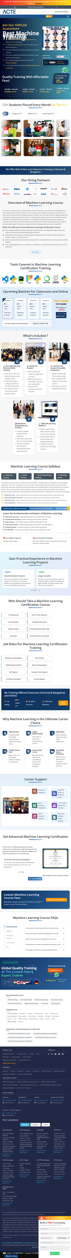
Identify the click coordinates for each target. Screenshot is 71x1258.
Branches (20, 1071)
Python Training (55, 1003)
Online (46, 1125)
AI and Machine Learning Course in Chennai (19, 1033)
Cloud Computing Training (14, 1003)
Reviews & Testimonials (9, 1060)
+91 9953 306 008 (10, 1100)
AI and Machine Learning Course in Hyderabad (20, 1037)
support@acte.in (9, 1115)
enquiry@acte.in (41, 1102)
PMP (46, 1013)
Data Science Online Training (28, 1085)
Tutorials (31, 1054)
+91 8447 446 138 (10, 1113)
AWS (53, 1019)
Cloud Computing (12, 1016)
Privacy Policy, (7, 1243)
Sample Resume (21, 1054)
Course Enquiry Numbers (35, 7)
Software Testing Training (41, 1000)
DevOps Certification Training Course (28, 1082)
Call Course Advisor (57, 900)
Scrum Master (32, 1016)
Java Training (44, 1003)
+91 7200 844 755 (26, 1100)
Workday (40, 1016)
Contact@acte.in (9, 1102)
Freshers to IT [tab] (17, 114)
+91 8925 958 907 (58, 1100)
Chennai (25, 1125)
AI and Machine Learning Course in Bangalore (45, 1033)
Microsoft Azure (39, 1013)
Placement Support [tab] (10, 936)
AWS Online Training (9, 1082)
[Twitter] (55, 1054)
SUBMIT (53, 1253)
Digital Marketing (11, 1021)
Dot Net (9, 1019)
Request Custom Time (40, 323)
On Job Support (15, 1057)
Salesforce (22, 1013)
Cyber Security (54, 1013)
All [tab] (5, 114)
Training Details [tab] (11, 927)
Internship (6, 1057)
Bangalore (36, 1125)
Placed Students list (24, 1060)
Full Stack (47, 1016)
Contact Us (36, 1071)
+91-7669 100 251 (42, 1100)
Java (15, 1019)
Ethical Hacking (33, 1019)
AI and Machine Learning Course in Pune (45, 1037)
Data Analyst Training (26, 1000)
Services (12, 1071)
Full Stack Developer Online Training (50, 1085)
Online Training (46, 1071)
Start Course (63, 703)
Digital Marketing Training (31, 1003)
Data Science (56, 1016)
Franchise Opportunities (25, 1074)
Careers (28, 1071)
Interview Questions (8, 1054)
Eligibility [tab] (9, 931)
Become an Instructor (9, 1074)
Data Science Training (56, 1000)
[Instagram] (49, 1054)
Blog (37, 1054)
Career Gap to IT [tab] (48, 114)
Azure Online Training (23, 1088)
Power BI (30, 1013)
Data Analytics (22, 1016)
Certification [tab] (10, 943)
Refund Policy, (17, 1243)
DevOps (42, 1019)
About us (5, 1071)
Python (48, 1019)
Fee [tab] (7, 947)
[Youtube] (59, 1054)
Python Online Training (48, 1082)
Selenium (21, 1021)
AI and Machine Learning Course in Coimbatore (20, 1041)
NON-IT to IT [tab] (32, 114)
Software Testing (22, 1019)
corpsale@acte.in (58, 1102)
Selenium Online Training (10, 1085)
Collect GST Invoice (9, 1063)
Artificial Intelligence (12, 1013)
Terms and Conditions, (30, 1243)
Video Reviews (27, 1057)
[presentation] (31, 590)
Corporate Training (58, 1071)
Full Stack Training (12, 1000)
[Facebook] (62, 1054)
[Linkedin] (52, 1054)
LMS (50, 16)
